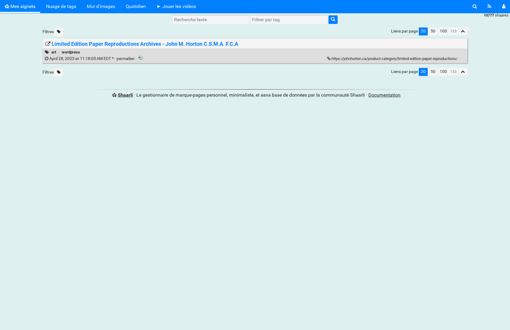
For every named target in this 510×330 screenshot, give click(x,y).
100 (443, 31)
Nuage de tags (61, 6)
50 (433, 31)
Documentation (384, 95)
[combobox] (289, 19)
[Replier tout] (463, 31)
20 (423, 31)
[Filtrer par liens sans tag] (59, 32)
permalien (91, 58)
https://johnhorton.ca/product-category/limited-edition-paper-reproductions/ (394, 58)
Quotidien (136, 6)
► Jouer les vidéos (176, 6)
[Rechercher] (475, 6)
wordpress (71, 52)
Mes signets (22, 6)
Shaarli (125, 95)
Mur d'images (101, 6)
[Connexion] (503, 6)
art (53, 52)
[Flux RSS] (489, 6)
